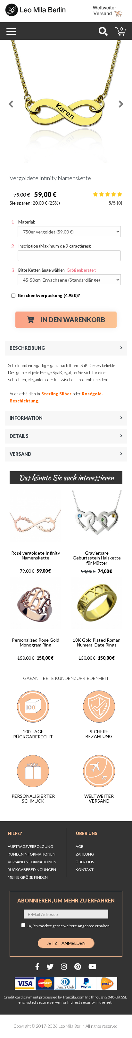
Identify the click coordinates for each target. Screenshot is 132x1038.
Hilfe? (15, 833)
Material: (26, 221)
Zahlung (85, 854)
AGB (80, 846)
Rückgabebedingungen (32, 869)
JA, (68, 925)
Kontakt (85, 869)
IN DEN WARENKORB (73, 319)
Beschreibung (27, 348)
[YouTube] (92, 966)
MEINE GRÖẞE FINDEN (28, 877)
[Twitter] (50, 966)
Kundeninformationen (31, 854)
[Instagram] (64, 966)
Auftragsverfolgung (30, 846)
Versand (20, 454)
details (19, 436)
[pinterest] (77, 966)
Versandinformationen (32, 861)
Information (26, 418)
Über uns (86, 833)
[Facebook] (37, 966)
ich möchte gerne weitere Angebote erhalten (71, 925)
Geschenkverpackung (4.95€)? (49, 295)
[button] (11, 101)
